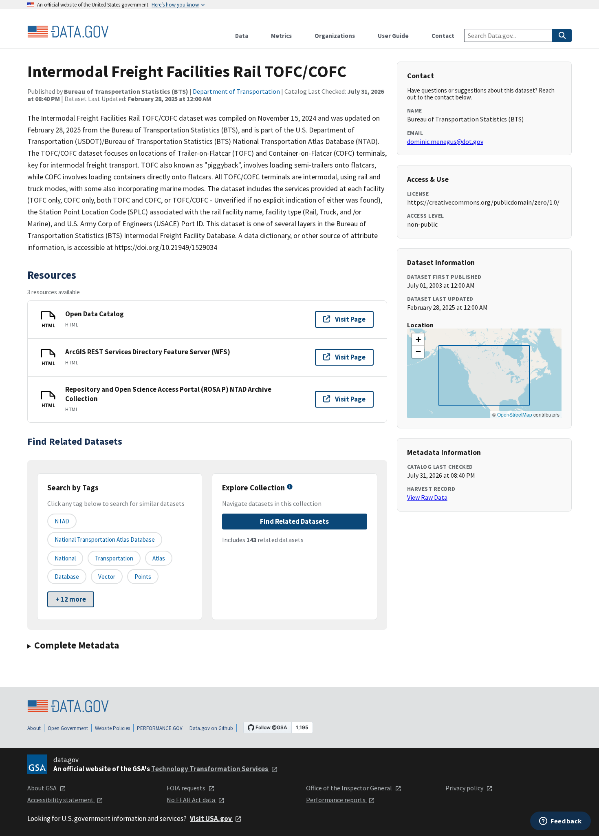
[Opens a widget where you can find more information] (560, 822)
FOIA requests (187, 788)
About (34, 728)
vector (106, 576)
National (65, 558)
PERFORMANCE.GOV (160, 728)
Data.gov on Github (211, 728)
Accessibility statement (61, 800)
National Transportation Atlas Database (105, 539)
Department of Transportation (236, 91)
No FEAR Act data (191, 800)
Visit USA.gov (211, 818)
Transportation (114, 558)
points (142, 576)
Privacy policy (464, 788)
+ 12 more (70, 599)
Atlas (158, 558)
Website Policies (112, 728)
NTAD (62, 521)
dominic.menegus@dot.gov (445, 141)
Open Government (68, 728)
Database (67, 576)
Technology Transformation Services (210, 768)
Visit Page (350, 319)
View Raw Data (427, 497)
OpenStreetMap (514, 414)
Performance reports (336, 800)
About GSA (42, 788)
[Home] (68, 32)
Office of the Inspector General (349, 788)
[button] (418, 339)
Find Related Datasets (294, 521)
